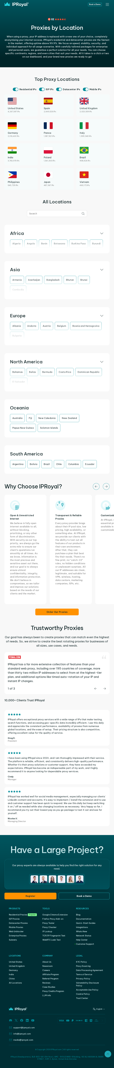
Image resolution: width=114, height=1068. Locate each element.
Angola (31, 243)
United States (15, 962)
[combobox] (57, 213)
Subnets (13, 940)
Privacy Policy (83, 978)
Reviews (46, 983)
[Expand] (108, 1054)
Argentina (17, 464)
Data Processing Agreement (89, 970)
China (12, 978)
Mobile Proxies (16, 927)
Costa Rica (65, 372)
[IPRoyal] (16, 4)
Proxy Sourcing (83, 966)
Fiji (30, 418)
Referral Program (50, 978)
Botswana (59, 243)
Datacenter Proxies (18, 923)
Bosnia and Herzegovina (85, 326)
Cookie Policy (83, 994)
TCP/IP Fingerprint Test (53, 935)
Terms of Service (84, 974)
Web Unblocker (16, 931)
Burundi (96, 243)
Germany (13, 970)
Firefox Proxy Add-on (52, 919)
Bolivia (33, 464)
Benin (44, 243)
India (11, 974)
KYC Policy (81, 962)
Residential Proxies (18, 914)
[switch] (15, 89)
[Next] (106, 486)
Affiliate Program (50, 974)
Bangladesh (53, 279)
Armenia (17, 279)
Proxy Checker (49, 927)
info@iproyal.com (22, 1034)
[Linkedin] (27, 1020)
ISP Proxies (14, 919)
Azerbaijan (34, 279)
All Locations (15, 983)
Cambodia (18, 289)
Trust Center (82, 998)
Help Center (82, 940)
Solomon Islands (49, 427)
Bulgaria (17, 335)
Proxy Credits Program (53, 991)
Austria (47, 326)
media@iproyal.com (23, 1040)
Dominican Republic (89, 372)
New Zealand (69, 418)
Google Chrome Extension (55, 914)
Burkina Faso (78, 243)
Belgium (61, 326)
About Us (46, 962)
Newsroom (47, 966)
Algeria (16, 243)
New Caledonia (46, 418)
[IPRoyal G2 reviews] (57, 19)
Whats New (81, 931)
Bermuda (47, 372)
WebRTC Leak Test (51, 940)
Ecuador (89, 464)
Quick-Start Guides (86, 923)
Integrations (82, 927)
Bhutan (70, 279)
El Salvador (18, 381)
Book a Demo (95, 4)
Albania (16, 326)
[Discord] (10, 1020)
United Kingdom (17, 966)
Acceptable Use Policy (87, 990)
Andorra (31, 326)
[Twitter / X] (16, 1020)
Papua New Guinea (23, 427)
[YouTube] (32, 1020)
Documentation (83, 919)
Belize (32, 372)
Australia (17, 418)
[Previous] (96, 486)
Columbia (73, 464)
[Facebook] (21, 1020)
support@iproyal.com (24, 1027)
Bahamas (17, 372)
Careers (46, 970)
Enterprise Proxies (17, 935)
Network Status (83, 935)
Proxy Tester (48, 923)
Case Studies (48, 987)
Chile (59, 464)
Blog (78, 914)
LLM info (46, 995)
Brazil (47, 464)
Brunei (83, 279)
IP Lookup (47, 931)
